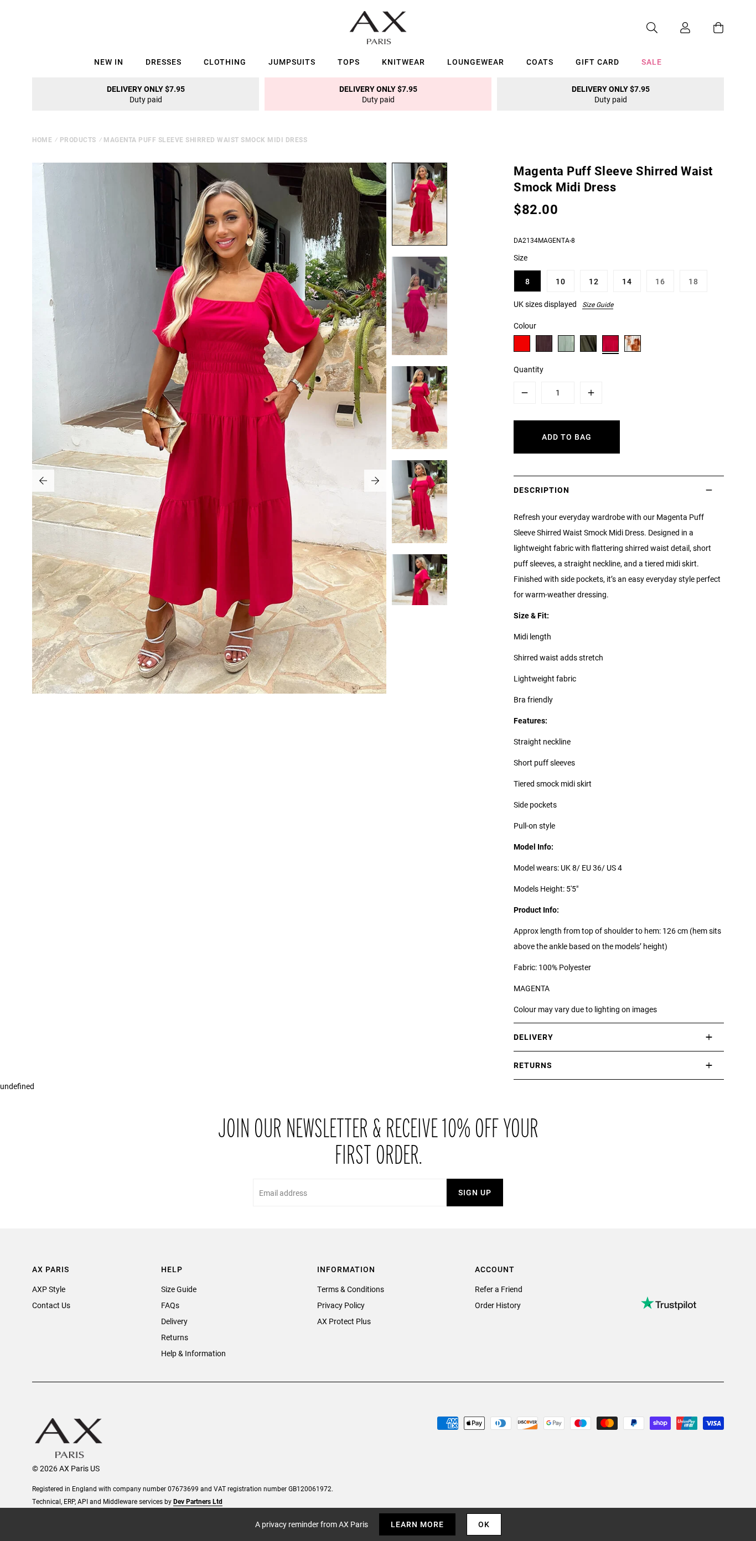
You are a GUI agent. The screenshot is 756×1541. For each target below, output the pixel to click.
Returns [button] (533, 1065)
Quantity (528, 369)
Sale (651, 61)
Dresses (164, 61)
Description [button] (541, 490)
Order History (498, 1305)
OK (484, 1524)
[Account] (674, 27)
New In (108, 61)
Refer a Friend (498, 1289)
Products (78, 139)
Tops (349, 61)
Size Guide (597, 304)
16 (660, 281)
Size (520, 257)
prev (43, 481)
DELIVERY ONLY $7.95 (146, 94)
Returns (174, 1337)
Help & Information (193, 1353)
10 (561, 281)
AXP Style (48, 1289)
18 (693, 281)
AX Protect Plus (344, 1321)
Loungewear (475, 61)
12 (594, 281)
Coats (539, 61)
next (375, 481)
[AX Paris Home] (378, 27)
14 (627, 281)
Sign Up (474, 1192)
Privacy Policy (341, 1305)
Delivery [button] (533, 1037)
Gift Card (597, 61)
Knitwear (403, 61)
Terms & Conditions (350, 1289)
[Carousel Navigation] (209, 481)
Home (42, 139)
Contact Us (51, 1305)
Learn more (417, 1524)
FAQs (170, 1305)
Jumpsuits (291, 61)
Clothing (225, 61)
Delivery (174, 1321)
